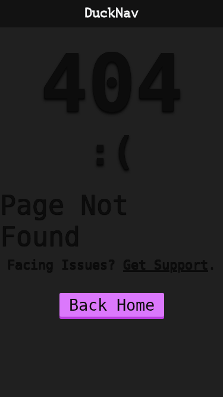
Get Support (165, 264)
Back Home (112, 305)
